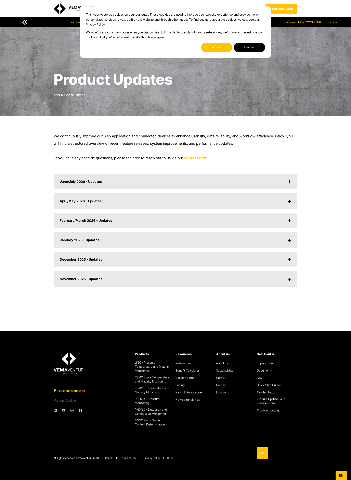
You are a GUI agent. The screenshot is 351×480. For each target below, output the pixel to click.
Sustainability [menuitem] (224, 370)
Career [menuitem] (220, 377)
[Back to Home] (74, 8)
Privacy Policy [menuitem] (152, 458)
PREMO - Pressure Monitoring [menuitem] (147, 401)
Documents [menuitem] (264, 370)
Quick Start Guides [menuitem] (269, 385)
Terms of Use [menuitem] (128, 458)
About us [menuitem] (223, 354)
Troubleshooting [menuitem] (268, 410)
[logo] (69, 363)
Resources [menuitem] (184, 354)
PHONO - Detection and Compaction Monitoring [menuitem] (151, 411)
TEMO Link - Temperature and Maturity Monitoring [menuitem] (152, 379)
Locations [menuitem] (222, 392)
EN (341, 475)
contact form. (196, 158)
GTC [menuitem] (170, 458)
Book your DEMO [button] (281, 8)
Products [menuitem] (142, 354)
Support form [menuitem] (265, 363)
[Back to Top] (262, 453)
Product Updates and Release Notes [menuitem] (271, 401)
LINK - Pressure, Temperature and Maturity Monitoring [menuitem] (152, 366)
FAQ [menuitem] (259, 377)
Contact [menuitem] (221, 385)
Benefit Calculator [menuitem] (187, 370)
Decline (249, 47)
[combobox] (341, 475)
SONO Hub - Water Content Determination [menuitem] (150, 422)
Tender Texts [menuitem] (266, 392)
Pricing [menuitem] (180, 385)
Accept (217, 47)
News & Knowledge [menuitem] (189, 392)
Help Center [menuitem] (266, 354)
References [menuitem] (183, 363)
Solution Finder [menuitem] (186, 377)
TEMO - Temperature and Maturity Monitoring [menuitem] (152, 390)
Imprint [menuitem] (109, 458)
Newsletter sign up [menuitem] (188, 399)
